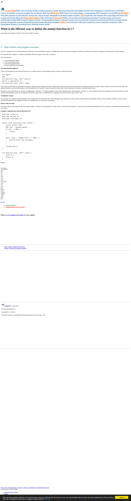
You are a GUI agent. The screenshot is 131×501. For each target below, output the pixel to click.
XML (42, 18)
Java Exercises (80, 20)
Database (125, 13)
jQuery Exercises (100, 18)
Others (63, 22)
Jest (35, 13)
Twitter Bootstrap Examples (49, 22)
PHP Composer (101, 13)
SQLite (40, 15)
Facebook (12, 215)
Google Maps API (113, 15)
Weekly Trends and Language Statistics (15, 248)
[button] (65, 2)
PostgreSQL (33, 15)
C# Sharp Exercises (67, 20)
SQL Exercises (91, 20)
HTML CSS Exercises (70, 18)
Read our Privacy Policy (11, 492)
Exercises (57, 18)
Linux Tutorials (32, 24)
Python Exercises (34, 20)
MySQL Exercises (115, 20)
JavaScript (28, 11)
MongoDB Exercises (31, 22)
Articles (47, 24)
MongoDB (53, 15)
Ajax (51, 18)
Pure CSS (114, 11)
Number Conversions (18, 24)
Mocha (39, 13)
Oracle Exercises (102, 20)
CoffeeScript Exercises (9, 20)
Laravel (110, 13)
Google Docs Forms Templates (97, 22)
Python (66, 13)
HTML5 (36, 11)
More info (47, 499)
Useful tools (82, 22)
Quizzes (41, 24)
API (82, 15)
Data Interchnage (32, 18)
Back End (55, 13)
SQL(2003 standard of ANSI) (11, 15)
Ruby (81, 13)
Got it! (122, 497)
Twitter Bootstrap (59, 11)
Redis (65, 15)
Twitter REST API (17, 18)
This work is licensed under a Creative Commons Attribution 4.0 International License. (25, 487)
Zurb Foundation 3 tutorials (100, 11)
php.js (50, 11)
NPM (44, 13)
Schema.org (43, 11)
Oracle (60, 15)
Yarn (48, 13)
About (6, 494)
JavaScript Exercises (86, 18)
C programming (89, 13)
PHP (61, 13)
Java (71, 13)
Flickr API (124, 15)
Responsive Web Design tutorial (77, 11)
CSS (22, 11)
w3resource (4, 4)
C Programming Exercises (50, 20)
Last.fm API (5, 18)
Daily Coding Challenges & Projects (14, 247)
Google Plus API (90, 15)
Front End (10, 10)
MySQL (26, 15)
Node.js (76, 13)
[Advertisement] (21, 39)
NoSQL (46, 15)
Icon (22, 13)
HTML (17, 11)
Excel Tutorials (71, 22)
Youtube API (101, 15)
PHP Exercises (22, 20)
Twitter (21, 215)
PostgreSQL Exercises (16, 22)
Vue (32, 13)
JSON (47, 18)
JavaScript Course (13, 13)
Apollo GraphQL (73, 15)
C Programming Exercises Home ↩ (15, 207)
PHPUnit (117, 13)
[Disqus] (65, 325)
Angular (27, 13)
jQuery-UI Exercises (113, 18)
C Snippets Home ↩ (10, 205)
